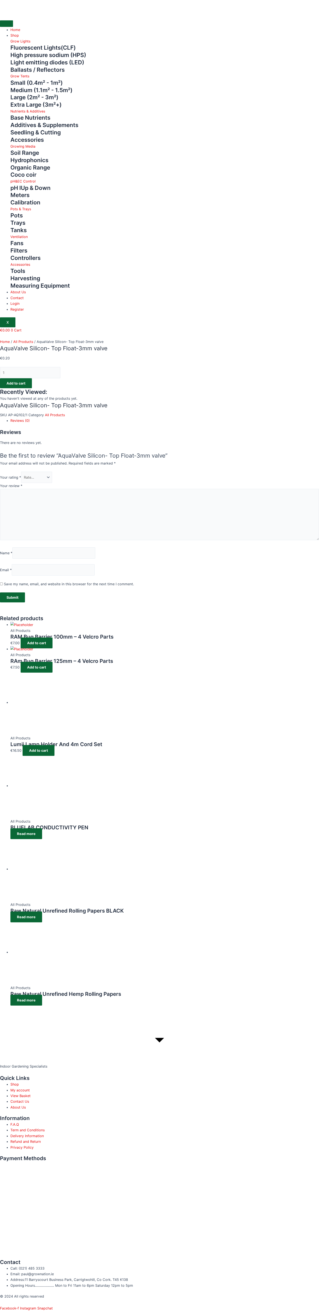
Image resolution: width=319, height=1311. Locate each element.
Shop (14, 35)
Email (6, 570)
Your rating (10, 477)
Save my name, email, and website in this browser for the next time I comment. (69, 584)
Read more (26, 834)
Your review (11, 486)
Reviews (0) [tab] (20, 420)
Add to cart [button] (36, 643)
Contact (17, 298)
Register (17, 309)
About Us (18, 292)
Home (15, 30)
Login (15, 303)
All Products (23, 341)
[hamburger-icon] (6, 23)
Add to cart (16, 383)
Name (6, 553)
